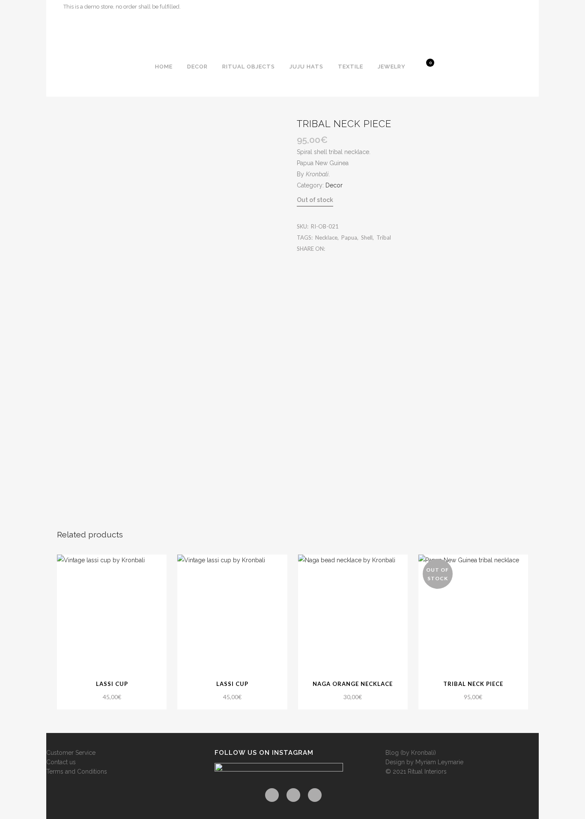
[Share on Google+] (348, 248)
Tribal (383, 237)
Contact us (61, 762)
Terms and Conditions (76, 771)
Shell (367, 237)
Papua (349, 237)
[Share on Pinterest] (357, 248)
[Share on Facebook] (330, 248)
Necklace (326, 237)
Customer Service (71, 752)
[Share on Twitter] (339, 248)
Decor (334, 185)
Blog (392, 752)
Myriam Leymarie (439, 762)
